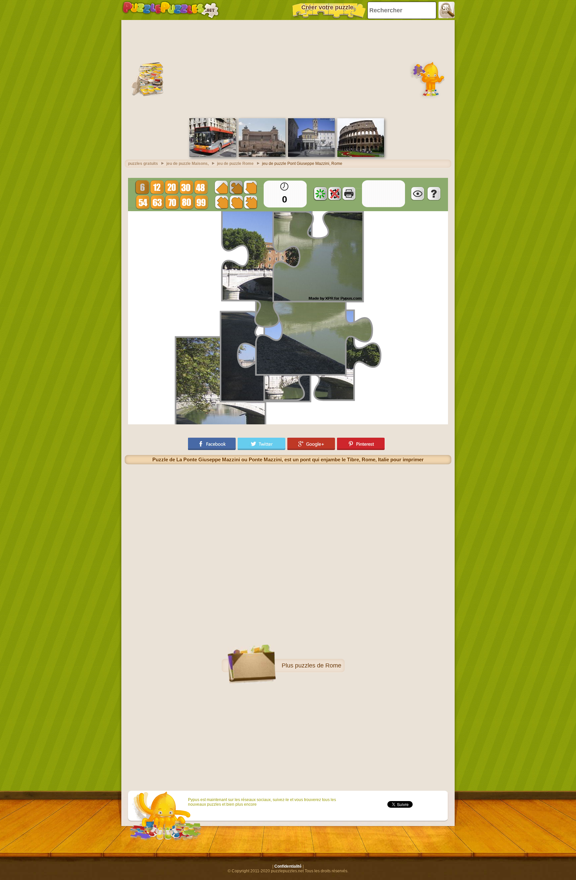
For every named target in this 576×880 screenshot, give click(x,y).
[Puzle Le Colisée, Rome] (360, 155)
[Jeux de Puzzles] (170, 10)
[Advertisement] (288, 68)
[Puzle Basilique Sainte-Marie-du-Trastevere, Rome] (311, 155)
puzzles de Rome (318, 665)
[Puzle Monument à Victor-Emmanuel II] (262, 155)
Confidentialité (288, 866)
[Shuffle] (320, 193)
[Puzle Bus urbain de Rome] (212, 155)
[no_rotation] (334, 193)
